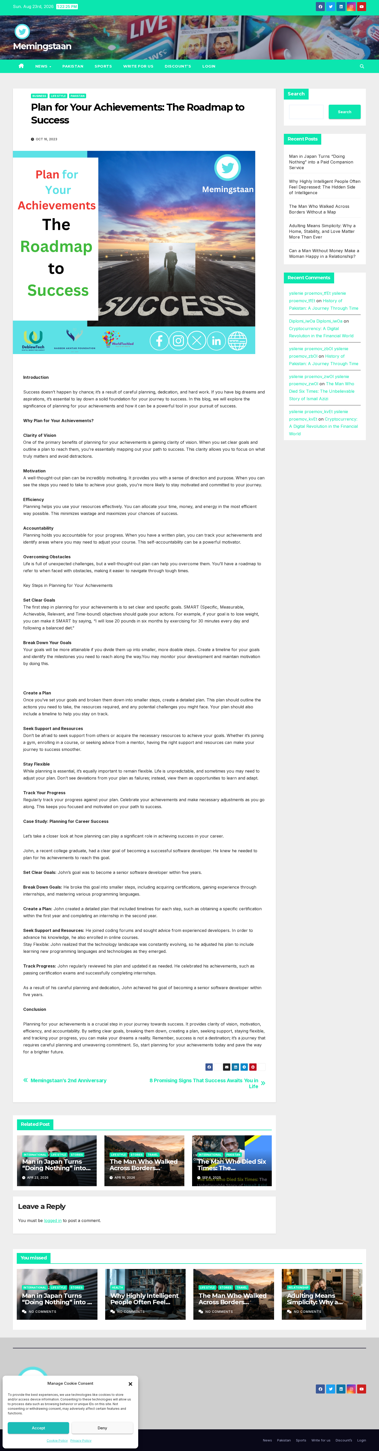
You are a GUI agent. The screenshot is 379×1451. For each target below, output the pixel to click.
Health (117, 1287)
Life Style (58, 95)
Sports (103, 66)
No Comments (42, 1312)
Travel (152, 1154)
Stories (77, 1154)
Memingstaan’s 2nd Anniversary (69, 1081)
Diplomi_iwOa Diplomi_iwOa (315, 321)
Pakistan (72, 66)
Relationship (299, 1287)
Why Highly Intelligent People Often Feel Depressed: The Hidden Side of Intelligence (324, 187)
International (35, 1154)
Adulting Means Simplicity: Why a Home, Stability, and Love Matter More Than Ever (322, 231)
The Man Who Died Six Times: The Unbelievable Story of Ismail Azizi (322, 391)
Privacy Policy (81, 1440)
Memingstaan (42, 46)
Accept (38, 1427)
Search (296, 94)
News (42, 66)
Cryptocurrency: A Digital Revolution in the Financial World (323, 426)
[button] (130, 1383)
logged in (53, 1220)
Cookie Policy (57, 1440)
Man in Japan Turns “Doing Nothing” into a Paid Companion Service (321, 162)
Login (209, 66)
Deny (102, 1427)
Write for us (138, 66)
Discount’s (178, 66)
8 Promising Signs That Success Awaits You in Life (204, 1083)
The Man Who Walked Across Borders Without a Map (143, 1168)
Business (39, 95)
